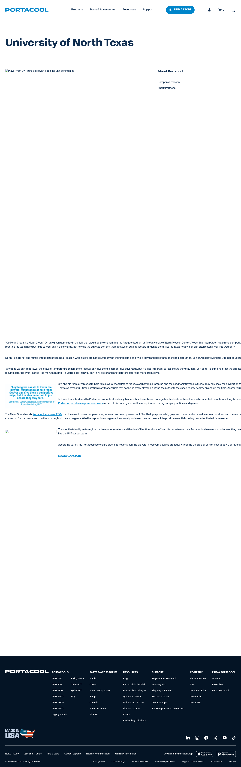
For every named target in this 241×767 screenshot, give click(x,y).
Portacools (60, 672)
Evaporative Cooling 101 (134, 691)
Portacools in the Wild (134, 685)
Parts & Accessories (102, 9)
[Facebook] (205, 738)
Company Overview (169, 82)
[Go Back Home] (27, 672)
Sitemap (232, 762)
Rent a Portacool (220, 691)
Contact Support (160, 703)
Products (77, 9)
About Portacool (167, 88)
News (193, 685)
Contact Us (195, 703)
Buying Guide (77, 679)
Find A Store (182, 9)
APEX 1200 (57, 691)
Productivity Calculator (134, 721)
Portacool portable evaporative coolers (80, 403)
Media (93, 679)
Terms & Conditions (140, 762)
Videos (126, 715)
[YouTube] (224, 738)
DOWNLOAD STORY (69, 456)
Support (148, 9)
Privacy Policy (99, 762)
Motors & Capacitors (100, 691)
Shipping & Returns (161, 691)
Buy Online (217, 685)
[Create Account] (209, 9)
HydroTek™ (76, 691)
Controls (94, 703)
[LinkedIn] (187, 738)
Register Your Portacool (164, 679)
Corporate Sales (198, 691)
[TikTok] (233, 738)
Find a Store (53, 754)
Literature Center (131, 709)
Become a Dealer (160, 697)
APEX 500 (57, 679)
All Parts (94, 715)
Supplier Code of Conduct (193, 762)
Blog (125, 679)
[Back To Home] (27, 10)
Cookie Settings (118, 762)
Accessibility (216, 762)
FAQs (73, 697)
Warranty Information (125, 754)
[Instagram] (196, 738)
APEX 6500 (57, 709)
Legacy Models (59, 715)
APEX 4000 (58, 703)
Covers (93, 685)
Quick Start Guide (132, 697)
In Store (216, 679)
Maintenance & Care (133, 703)
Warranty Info (158, 685)
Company (196, 672)
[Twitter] (215, 738)
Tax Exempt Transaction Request (168, 709)
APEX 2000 (57, 697)
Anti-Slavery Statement (165, 762)
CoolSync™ (76, 685)
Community (195, 697)
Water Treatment (98, 709)
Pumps (93, 697)
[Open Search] (233, 10)
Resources (129, 9)
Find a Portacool (224, 672)
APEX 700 (57, 685)
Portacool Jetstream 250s (47, 414)
